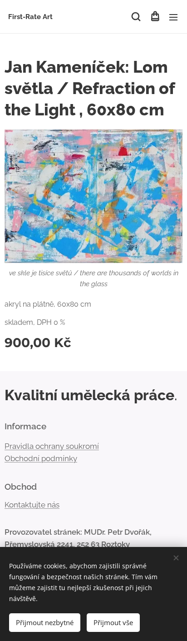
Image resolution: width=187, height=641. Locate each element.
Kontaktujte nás (32, 504)
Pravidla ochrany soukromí (52, 446)
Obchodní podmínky (41, 458)
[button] (136, 16)
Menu (173, 17)
